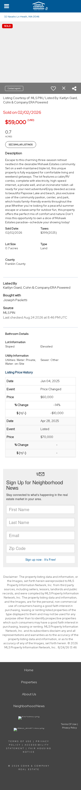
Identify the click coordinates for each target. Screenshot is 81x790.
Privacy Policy (69, 727)
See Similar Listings (21, 144)
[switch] (53, 88)
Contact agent (14, 88)
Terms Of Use (20, 741)
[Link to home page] (40, 6)
